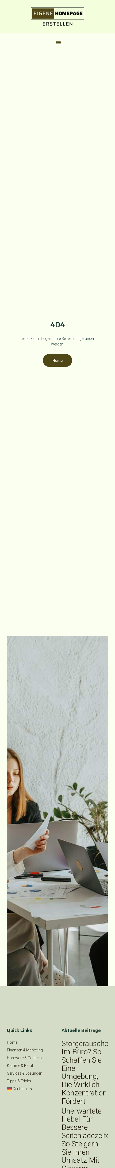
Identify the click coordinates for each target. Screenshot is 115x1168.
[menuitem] (30, 1089)
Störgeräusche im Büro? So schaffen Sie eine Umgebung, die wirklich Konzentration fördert (85, 1072)
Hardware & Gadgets (24, 1058)
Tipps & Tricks (19, 1081)
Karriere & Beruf (20, 1065)
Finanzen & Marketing (25, 1050)
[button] (58, 42)
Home (12, 1042)
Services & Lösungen (24, 1073)
